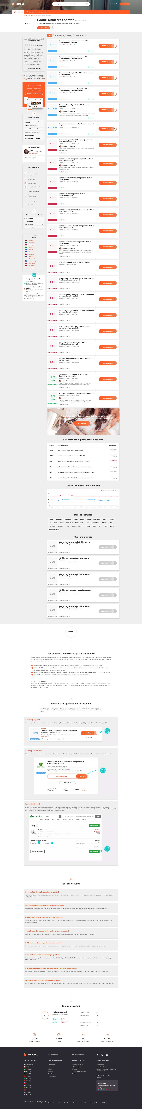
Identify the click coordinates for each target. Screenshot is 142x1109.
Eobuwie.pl (32, 258)
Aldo (111, 522)
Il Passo (105, 526)
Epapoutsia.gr (32, 261)
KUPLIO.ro (26, 15)
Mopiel (76, 519)
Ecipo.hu (31, 247)
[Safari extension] (101, 1089)
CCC (100, 526)
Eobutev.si (31, 249)
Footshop (87, 526)
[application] (83, 499)
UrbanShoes (59, 519)
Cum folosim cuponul (34, 68)
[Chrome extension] (99, 1089)
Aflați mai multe (108, 1102)
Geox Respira (52, 526)
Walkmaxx (111, 519)
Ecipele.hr (31, 245)
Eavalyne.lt (31, 242)
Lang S (104, 519)
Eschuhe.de (32, 265)
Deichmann (61, 526)
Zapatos (61, 522)
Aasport (89, 519)
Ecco (50, 522)
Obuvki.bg (31, 268)
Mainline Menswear (54, 529)
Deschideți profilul (33, 153)
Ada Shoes (104, 522)
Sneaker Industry (79, 522)
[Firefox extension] (107, 1089)
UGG (68, 526)
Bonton (82, 519)
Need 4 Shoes (96, 519)
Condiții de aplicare (64, 51)
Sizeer (94, 526)
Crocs (55, 522)
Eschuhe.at (32, 263)
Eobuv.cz (31, 254)
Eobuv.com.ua (32, 252)
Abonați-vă (82, 423)
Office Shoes (69, 522)
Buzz (88, 522)
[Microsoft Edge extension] (104, 1089)
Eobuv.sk (31, 256)
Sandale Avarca (96, 522)
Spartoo (112, 526)
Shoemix (51, 519)
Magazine (33, 15)
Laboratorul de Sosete (77, 526)
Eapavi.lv (31, 240)
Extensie (98, 1077)
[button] (106, 490)
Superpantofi (68, 519)
